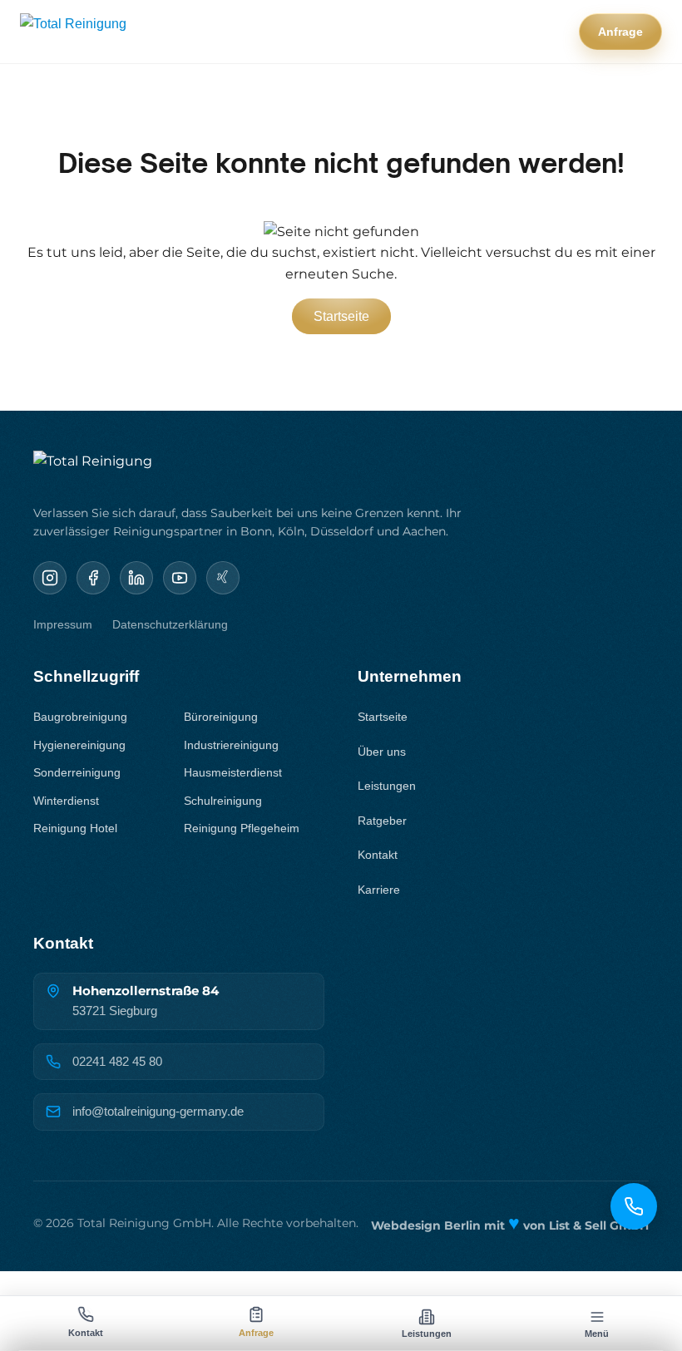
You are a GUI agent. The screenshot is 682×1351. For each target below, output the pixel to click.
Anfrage (620, 31)
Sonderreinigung (77, 772)
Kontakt (378, 854)
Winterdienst (66, 800)
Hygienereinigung (79, 745)
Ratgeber (382, 820)
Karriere (379, 889)
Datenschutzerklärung (170, 624)
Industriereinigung (231, 745)
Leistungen (387, 785)
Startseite (341, 316)
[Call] (633, 1206)
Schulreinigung (223, 800)
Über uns (382, 751)
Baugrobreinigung (80, 716)
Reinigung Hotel (75, 828)
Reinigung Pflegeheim (241, 828)
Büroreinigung (221, 716)
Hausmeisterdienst (233, 772)
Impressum (62, 624)
